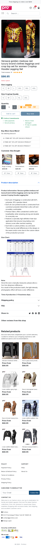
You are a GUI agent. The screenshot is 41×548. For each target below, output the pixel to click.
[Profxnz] (6, 8)
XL (19, 98)
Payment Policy (6, 467)
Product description (9, 183)
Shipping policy (7, 300)
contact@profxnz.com (10, 518)
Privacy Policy (5, 479)
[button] (3, 13)
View (8, 173)
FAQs (23, 467)
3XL (26, 88)
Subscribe (34, 493)
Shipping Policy (6, 482)
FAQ (3, 306)
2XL (19, 88)
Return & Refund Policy (8, 471)
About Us (24, 471)
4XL (34, 88)
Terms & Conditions (7, 475)
